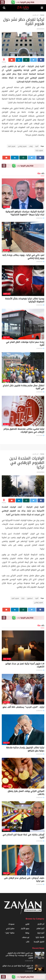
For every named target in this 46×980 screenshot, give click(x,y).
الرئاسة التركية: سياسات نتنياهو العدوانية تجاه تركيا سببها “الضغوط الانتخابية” (25, 213)
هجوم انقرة (11, 146)
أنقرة (36, 146)
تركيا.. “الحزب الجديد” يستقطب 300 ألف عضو (23, 707)
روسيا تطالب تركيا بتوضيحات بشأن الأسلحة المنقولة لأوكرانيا (24, 300)
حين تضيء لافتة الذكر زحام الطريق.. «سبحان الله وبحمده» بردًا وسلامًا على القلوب (19, 955)
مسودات (11, 924)
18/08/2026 (39, 261)
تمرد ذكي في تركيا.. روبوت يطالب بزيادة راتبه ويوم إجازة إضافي (23, 256)
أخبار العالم (7, 294)
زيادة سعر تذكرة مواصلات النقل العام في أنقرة (25, 343)
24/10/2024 (40, 28)
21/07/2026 (39, 435)
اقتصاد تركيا (7, 659)
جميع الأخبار (25, 928)
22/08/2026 (39, 670)
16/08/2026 (39, 305)
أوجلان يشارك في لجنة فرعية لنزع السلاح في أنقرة (23, 836)
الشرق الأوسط (39, 941)
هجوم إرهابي (22, 146)
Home (42, 15)
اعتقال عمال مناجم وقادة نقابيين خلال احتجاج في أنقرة (23, 387)
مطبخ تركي (10, 928)
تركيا (22, 598)
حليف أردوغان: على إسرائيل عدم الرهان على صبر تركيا (24, 879)
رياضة (27, 933)
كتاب (27, 941)
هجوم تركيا (39, 150)
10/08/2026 (39, 392)
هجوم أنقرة (15, 598)
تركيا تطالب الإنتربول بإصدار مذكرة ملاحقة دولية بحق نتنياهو (25, 749)
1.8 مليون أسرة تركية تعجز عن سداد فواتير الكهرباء (24, 665)
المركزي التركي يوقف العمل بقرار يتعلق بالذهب (26, 792)
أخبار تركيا (6, 207)
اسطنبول (30, 598)
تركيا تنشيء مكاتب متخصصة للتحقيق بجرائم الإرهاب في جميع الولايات (24, 430)
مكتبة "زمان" (9, 933)
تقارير (27, 924)
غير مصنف (25, 937)
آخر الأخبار (35, 15)
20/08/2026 (39, 218)
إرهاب (31, 146)
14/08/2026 (39, 348)
